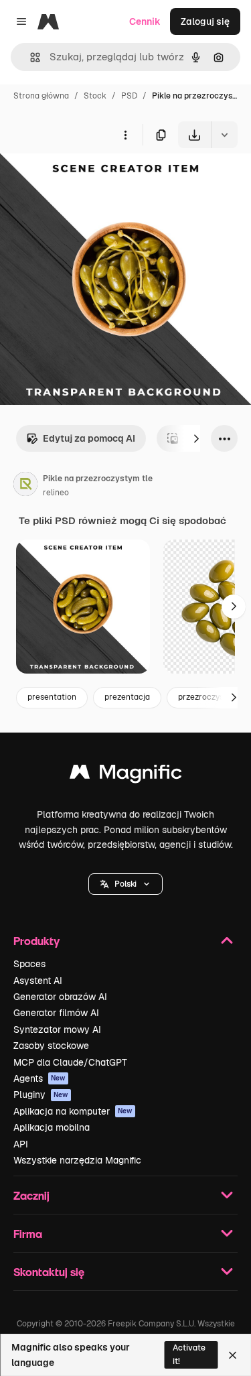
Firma (27, 1234)
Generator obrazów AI (60, 997)
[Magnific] (126, 775)
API (20, 1144)
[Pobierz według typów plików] (224, 134)
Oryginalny (92, 179)
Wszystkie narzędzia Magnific (77, 1160)
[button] (125, 884)
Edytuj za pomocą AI (89, 438)
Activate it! (189, 1354)
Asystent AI (37, 981)
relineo (56, 492)
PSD (129, 95)
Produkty (36, 941)
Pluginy (40, 1094)
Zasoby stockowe (51, 1046)
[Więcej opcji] (125, 134)
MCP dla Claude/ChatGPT (70, 1062)
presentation (51, 697)
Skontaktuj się (48, 1272)
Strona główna (41, 95)
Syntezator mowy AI (57, 1029)
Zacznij (31, 1195)
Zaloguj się (205, 21)
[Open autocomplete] (29, 57)
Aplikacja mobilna (51, 1127)
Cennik (145, 21)
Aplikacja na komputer (73, 1111)
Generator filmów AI (56, 1013)
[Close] (233, 1355)
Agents (39, 1078)
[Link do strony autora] (25, 486)
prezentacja (127, 697)
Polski (125, 884)
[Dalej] (196, 438)
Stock (95, 95)
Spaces (29, 964)
